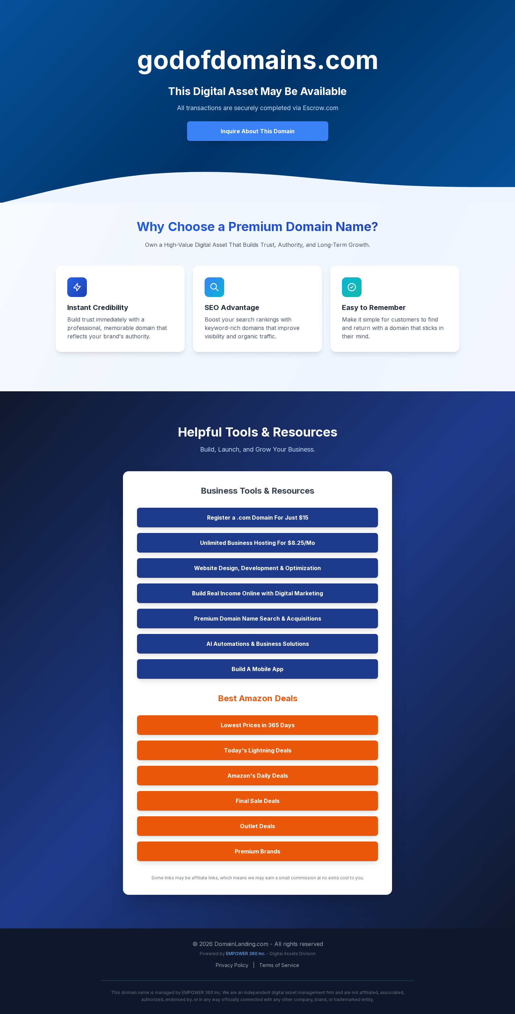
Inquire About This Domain (258, 131)
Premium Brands (257, 851)
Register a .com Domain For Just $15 (257, 517)
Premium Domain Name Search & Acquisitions (257, 618)
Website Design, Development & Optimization (257, 568)
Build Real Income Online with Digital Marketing (257, 593)
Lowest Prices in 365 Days (258, 725)
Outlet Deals (257, 826)
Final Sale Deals (258, 800)
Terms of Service (279, 965)
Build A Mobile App (257, 668)
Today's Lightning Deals (257, 750)
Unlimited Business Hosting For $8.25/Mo (257, 542)
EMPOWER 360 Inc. (246, 953)
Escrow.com (320, 107)
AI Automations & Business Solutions (257, 643)
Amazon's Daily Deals (257, 775)
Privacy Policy (232, 965)
